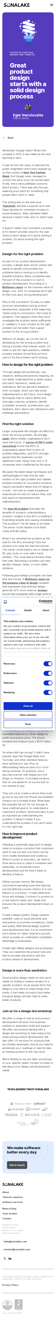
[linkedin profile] (10, 1259)
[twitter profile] (4, 1259)
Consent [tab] (10, 610)
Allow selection (28, 715)
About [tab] (45, 610)
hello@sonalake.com (15, 1241)
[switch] (48, 673)
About (5, 1192)
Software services (12, 1202)
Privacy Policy (10, 1284)
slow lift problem (18, 508)
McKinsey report (12, 287)
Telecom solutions (12, 1197)
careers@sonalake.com (17, 1249)
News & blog (9, 1208)
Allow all (28, 706)
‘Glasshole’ (9, 205)
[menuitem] (17, 6)
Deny (28, 724)
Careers (6, 1218)
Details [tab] (28, 610)
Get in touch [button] (17, 1165)
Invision (42, 590)
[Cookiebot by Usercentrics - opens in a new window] (39, 602)
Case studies (9, 1213)
